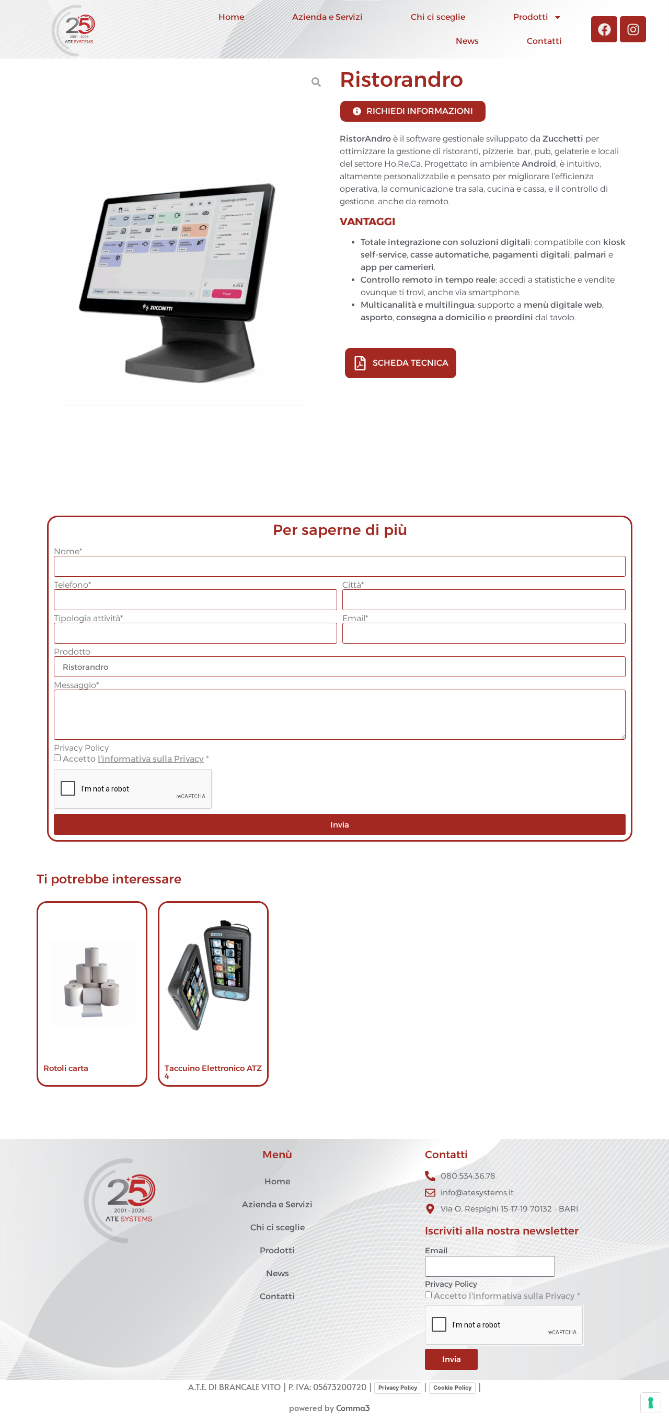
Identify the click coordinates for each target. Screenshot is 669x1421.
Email (436, 1251)
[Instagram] (633, 29)
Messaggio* (76, 685)
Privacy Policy (81, 748)
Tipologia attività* (88, 618)
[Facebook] (604, 29)
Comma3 (353, 1407)
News (467, 41)
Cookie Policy (452, 1387)
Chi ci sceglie (438, 17)
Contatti (544, 41)
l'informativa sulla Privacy (151, 759)
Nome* (68, 552)
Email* (355, 618)
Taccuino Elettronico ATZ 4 (213, 1072)
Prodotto (72, 652)
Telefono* (72, 585)
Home (231, 17)
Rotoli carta (65, 1068)
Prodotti (530, 17)
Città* (353, 585)
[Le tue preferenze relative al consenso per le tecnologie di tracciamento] (651, 1403)
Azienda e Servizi (327, 17)
